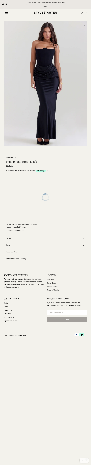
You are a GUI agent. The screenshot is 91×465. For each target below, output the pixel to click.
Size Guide (7, 314)
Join (67, 319)
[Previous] (27, 4)
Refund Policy (9, 317)
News (6, 307)
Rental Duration (11, 252)
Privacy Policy (52, 286)
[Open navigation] (13, 13)
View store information (15, 230)
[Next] (63, 4)
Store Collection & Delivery (16, 259)
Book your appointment (30, 2)
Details (8, 238)
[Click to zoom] (83, 24)
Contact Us (8, 310)
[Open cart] (86, 13)
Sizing (8, 245)
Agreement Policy (10, 321)
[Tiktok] (6, 4)
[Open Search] (82, 13)
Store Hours (51, 283)
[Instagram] (3, 4)
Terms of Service (53, 290)
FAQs (6, 303)
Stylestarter (22, 335)
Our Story (50, 279)
